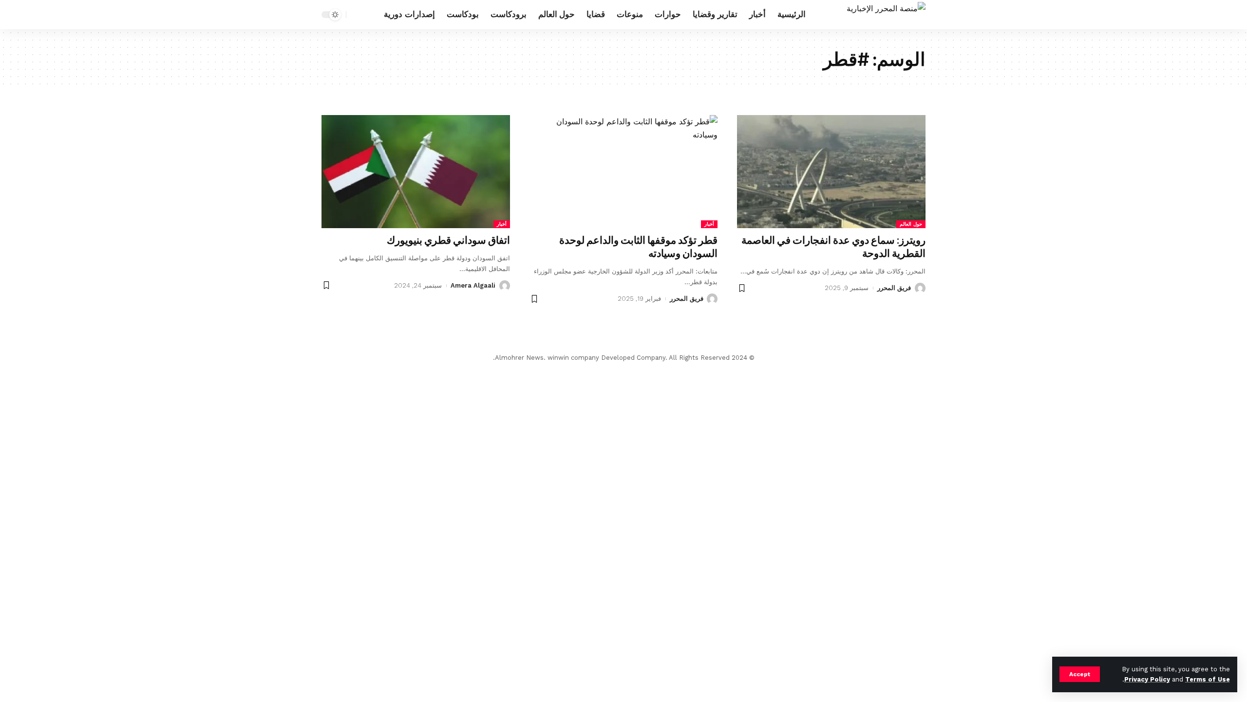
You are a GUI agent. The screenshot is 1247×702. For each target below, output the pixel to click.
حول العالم (911, 224)
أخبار (709, 224)
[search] (356, 15)
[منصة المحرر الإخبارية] (886, 14)
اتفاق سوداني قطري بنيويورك (448, 240)
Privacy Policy (1147, 679)
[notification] (371, 15)
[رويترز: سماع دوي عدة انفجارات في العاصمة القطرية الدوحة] (831, 171)
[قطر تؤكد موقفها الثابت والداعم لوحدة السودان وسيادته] (623, 171)
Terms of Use (1207, 679)
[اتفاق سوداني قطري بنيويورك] (415, 171)
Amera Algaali (473, 285)
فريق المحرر (894, 288)
